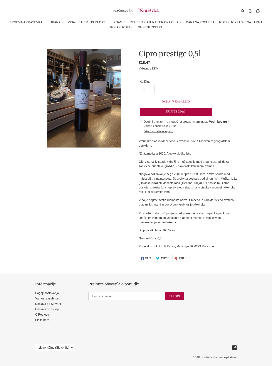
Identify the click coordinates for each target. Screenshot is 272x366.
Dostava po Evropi (47, 309)
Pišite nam (42, 320)
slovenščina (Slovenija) (54, 347)
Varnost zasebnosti (47, 298)
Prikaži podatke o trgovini (158, 131)
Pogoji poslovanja (47, 293)
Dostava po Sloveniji (48, 303)
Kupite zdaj (175, 111)
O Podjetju (42, 314)
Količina (145, 81)
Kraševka (207, 357)
